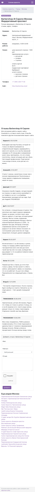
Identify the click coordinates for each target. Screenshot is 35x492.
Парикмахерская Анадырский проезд (14, 442)
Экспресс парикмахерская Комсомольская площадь (15, 400)
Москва (24, 9)
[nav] (32, 2)
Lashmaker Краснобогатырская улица (13, 444)
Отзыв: (5, 356)
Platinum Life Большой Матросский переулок (16, 427)
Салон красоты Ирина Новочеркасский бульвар (14, 439)
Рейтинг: (5, 349)
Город (18, 9)
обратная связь (5, 490)
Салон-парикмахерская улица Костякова (15, 436)
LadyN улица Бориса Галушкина (12, 411)
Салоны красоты (14, 2)
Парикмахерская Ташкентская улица (13, 434)
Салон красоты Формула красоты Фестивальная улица (12, 422)
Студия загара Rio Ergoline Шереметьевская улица (16, 418)
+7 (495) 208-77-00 (18, 82)
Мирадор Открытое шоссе (10, 429)
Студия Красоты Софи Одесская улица (14, 432)
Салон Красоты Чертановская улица (13, 405)
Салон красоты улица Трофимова (12, 425)
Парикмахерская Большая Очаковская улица (16, 396)
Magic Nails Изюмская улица (10, 407)
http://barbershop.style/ (19, 86)
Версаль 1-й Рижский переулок (11, 446)
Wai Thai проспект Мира (9, 409)
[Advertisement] (17, 107)
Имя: (4, 341)
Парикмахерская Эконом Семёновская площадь (14, 414)
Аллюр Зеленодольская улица (11, 403)
